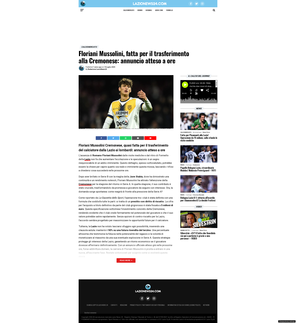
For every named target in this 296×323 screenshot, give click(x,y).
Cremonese (85, 184)
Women (139, 10)
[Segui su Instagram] (154, 298)
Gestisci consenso (90, 312)
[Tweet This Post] (113, 138)
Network (206, 305)
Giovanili (149, 10)
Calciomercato (128, 10)
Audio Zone (159, 10)
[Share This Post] (126, 138)
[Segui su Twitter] (148, 298)
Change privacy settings (287, 321)
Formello (169, 10)
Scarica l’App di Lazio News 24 (97, 305)
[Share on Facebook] (102, 138)
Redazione (123, 305)
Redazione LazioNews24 (97, 69)
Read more (125, 260)
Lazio (87, 159)
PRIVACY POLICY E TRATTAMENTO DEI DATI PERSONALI (147, 305)
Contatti (114, 305)
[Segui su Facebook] (142, 298)
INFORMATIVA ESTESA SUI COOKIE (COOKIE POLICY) (184, 305)
